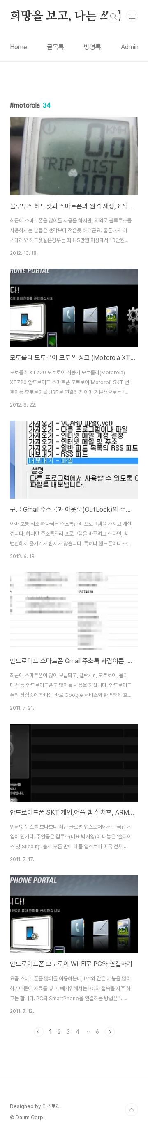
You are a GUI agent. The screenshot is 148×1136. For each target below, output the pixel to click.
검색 (113, 16)
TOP (131, 1109)
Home (18, 47)
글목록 (55, 47)
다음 (110, 1032)
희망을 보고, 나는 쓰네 (66, 16)
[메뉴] (132, 16)
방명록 (92, 47)
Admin (130, 47)
